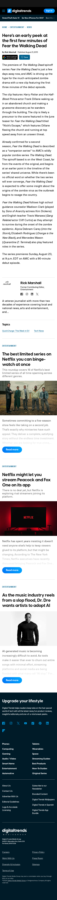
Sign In (49, 10)
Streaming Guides (41, 758)
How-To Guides (39, 768)
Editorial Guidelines (10, 801)
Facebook (3, 723)
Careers (5, 852)
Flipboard (3, 730)
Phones (5, 743)
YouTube (25, 723)
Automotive (8, 773)
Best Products (39, 763)
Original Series (39, 773)
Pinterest (40, 723)
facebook (21, 294)
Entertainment (9, 768)
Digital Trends (16, 14)
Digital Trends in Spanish (43, 804)
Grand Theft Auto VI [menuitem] (10, 18)
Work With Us (8, 858)
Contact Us (7, 791)
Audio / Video (9, 758)
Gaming (6, 753)
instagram (27, 294)
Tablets (35, 743)
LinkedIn (47, 723)
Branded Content (40, 794)
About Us (6, 785)
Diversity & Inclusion (11, 864)
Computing (8, 748)
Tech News (39, 330)
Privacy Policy (38, 852)
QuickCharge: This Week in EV (15, 330)
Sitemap (36, 864)
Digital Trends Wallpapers (43, 799)
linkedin (32, 294)
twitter (37, 294)
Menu (4, 11)
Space (35, 753)
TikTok (32, 723)
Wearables (37, 748)
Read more (12, 449)
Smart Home (8, 763)
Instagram (11, 723)
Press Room (37, 858)
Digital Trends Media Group (16, 881)
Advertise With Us (10, 796)
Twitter (18, 723)
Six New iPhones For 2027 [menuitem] (33, 18)
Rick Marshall (10, 52)
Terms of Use (8, 870)
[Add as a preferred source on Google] (10, 57)
